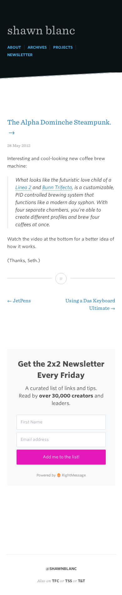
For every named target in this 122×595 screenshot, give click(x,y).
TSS (68, 580)
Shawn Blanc (41, 29)
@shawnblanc (61, 568)
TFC (55, 580)
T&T (81, 580)
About (14, 47)
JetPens (19, 300)
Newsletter (20, 54)
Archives (37, 47)
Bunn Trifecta (57, 187)
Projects (63, 47)
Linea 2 (23, 187)
